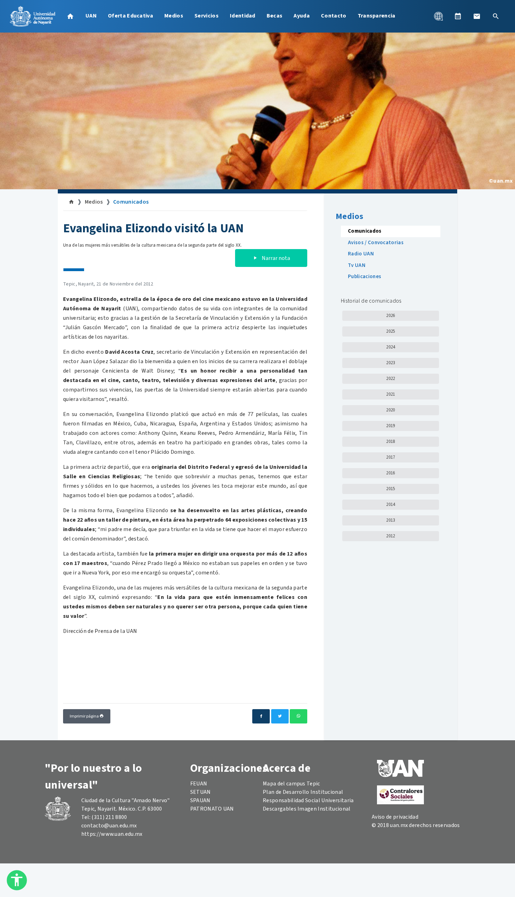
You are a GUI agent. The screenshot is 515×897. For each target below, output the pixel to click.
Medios (173, 16)
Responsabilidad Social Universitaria (308, 800)
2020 (390, 410)
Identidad (242, 16)
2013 (390, 520)
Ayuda (302, 16)
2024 (390, 347)
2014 (390, 504)
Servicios (206, 16)
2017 (390, 457)
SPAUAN (200, 800)
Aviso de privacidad (395, 817)
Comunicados (131, 202)
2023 (390, 363)
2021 (390, 394)
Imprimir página (84, 716)
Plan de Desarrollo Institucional (303, 792)
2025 (390, 331)
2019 (390, 426)
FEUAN (198, 783)
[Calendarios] (457, 16)
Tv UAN (356, 265)
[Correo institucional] (476, 16)
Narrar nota (275, 258)
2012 (390, 536)
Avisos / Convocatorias (376, 242)
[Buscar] (495, 16)
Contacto (333, 16)
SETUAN (200, 792)
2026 (390, 315)
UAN (91, 16)
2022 (390, 378)
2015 (390, 489)
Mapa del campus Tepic (291, 783)
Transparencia (377, 16)
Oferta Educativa (130, 16)
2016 (390, 473)
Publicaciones (364, 276)
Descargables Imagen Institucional (307, 809)
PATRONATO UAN (212, 809)
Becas (275, 16)
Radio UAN (361, 253)
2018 (390, 441)
